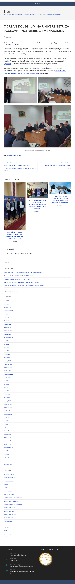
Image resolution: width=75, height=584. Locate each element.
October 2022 (7, 371)
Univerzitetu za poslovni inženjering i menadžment (22, 43)
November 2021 (8, 407)
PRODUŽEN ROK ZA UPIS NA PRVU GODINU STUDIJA (18, 279)
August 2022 (7, 377)
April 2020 (6, 457)
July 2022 (6, 381)
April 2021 (6, 427)
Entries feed (7, 533)
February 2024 (8, 324)
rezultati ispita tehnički (10, 514)
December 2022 (8, 364)
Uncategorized (8, 521)
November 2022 (8, 367)
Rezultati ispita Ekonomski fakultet (13, 504)
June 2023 (6, 344)
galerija (6, 484)
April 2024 (6, 317)
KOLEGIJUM (9, 155)
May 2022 (6, 387)
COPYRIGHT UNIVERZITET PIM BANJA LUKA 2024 (37, 582)
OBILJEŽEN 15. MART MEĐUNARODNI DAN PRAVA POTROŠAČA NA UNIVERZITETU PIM (14, 235)
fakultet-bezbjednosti (9, 478)
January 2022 (7, 401)
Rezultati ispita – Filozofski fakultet (13, 498)
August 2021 (7, 417)
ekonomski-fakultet (9, 474)
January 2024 (7, 327)
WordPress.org (8, 537)
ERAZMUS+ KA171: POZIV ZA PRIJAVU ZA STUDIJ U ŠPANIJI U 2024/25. (22, 282)
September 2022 (8, 374)
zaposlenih (7, 64)
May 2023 (6, 347)
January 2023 (7, 361)
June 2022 (6, 384)
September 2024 (8, 311)
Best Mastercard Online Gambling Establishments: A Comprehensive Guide (24, 272)
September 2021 (8, 414)
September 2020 (8, 447)
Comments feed (8, 535)
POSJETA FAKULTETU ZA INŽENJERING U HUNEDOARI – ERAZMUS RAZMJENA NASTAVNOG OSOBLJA (37, 204)
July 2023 (6, 341)
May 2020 (6, 454)
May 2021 (6, 424)
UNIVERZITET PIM (17, 155)
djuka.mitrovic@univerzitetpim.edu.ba (22, 572)
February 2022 (8, 397)
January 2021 (7, 437)
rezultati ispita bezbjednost (11, 501)
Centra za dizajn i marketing (19, 73)
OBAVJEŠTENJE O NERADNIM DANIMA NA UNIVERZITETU (19, 276)
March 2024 (7, 321)
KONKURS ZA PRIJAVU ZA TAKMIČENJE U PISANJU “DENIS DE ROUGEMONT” (24, 285)
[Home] (4, 14)
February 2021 (8, 434)
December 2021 (8, 404)
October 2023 (7, 334)
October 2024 (7, 307)
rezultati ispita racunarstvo (11, 511)
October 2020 (7, 444)
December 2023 (8, 331)
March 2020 (7, 461)
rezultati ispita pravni (9, 508)
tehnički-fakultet (8, 518)
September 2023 (8, 337)
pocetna (6, 488)
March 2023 (7, 354)
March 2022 (7, 394)
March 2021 (7, 431)
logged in (16, 253)
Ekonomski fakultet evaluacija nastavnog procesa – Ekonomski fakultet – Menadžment (60, 200)
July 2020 (6, 451)
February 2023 (8, 357)
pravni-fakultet (8, 491)
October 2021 (7, 411)
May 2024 (6, 314)
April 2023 (6, 351)
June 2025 (6, 301)
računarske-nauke (9, 494)
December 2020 (8, 441)
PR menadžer (34, 73)
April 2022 (6, 391)
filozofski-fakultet (8, 481)
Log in (5, 530)
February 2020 (8, 464)
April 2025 (6, 304)
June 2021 (6, 421)
